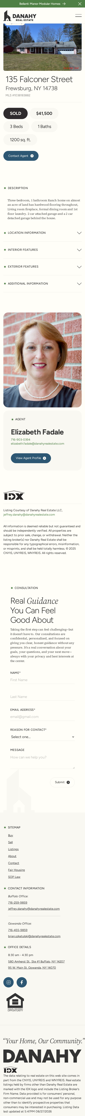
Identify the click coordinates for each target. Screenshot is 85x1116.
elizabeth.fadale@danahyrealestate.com (37, 444)
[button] (80, 4)
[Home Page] (20, 15)
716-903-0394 (20, 439)
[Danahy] (42, 1056)
